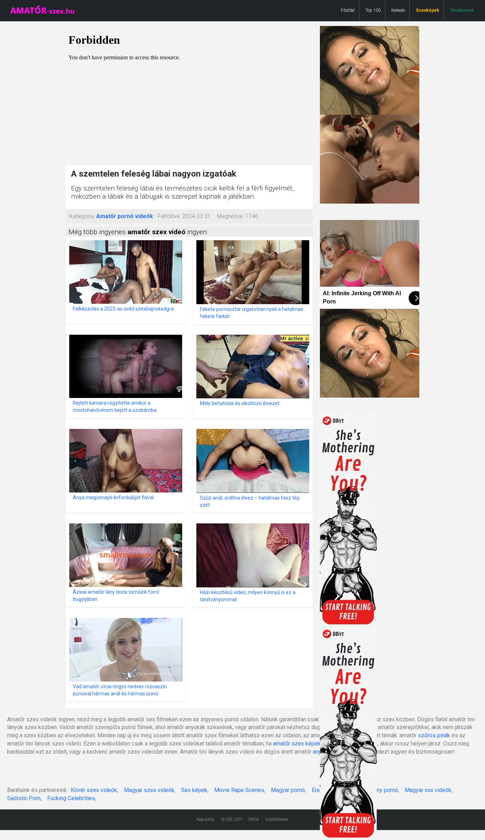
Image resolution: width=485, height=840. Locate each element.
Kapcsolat (205, 819)
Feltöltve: (169, 216)
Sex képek (194, 790)
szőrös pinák (434, 735)
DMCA (254, 819)
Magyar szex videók (149, 790)
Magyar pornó (288, 790)
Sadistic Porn (23, 798)
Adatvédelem (276, 819)
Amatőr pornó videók (124, 216)
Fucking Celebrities (71, 798)
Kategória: (82, 216)
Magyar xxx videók (428, 790)
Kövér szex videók (94, 790)
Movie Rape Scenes (239, 790)
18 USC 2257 (231, 819)
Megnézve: (230, 216)
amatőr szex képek (297, 743)
